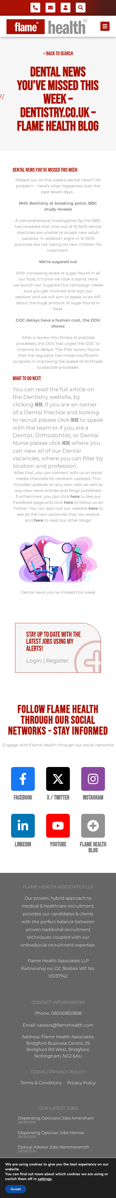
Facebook (23, 797)
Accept (16, 1189)
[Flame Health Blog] (93, 826)
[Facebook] (23, 779)
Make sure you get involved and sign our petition (59, 290)
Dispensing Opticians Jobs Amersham (56, 1118)
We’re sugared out (58, 261)
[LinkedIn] (23, 826)
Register (57, 660)
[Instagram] (93, 779)
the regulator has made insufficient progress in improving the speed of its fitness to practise (58, 361)
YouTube (58, 844)
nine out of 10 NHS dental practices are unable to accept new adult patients (59, 232)
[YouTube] (58, 826)
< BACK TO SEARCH (58, 53)
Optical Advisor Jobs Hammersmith (53, 1147)
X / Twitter (58, 797)
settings (45, 1179)
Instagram (93, 797)
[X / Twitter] (58, 779)
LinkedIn (23, 844)
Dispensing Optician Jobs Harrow (51, 1132)
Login (34, 660)
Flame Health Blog (93, 847)
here (39, 404)
